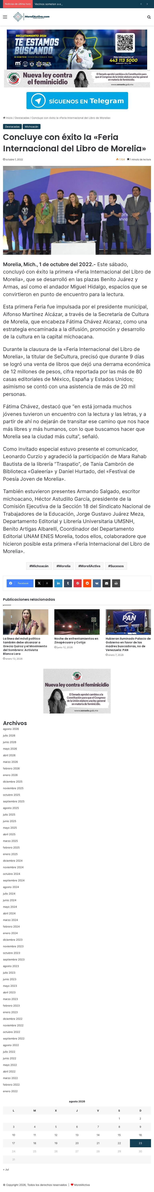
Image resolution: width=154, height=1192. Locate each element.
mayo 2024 (10, 906)
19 (56, 1143)
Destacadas (22, 117)
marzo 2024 (10, 919)
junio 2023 (9, 979)
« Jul (6, 1169)
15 (119, 1135)
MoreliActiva (90, 566)
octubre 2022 (11, 1031)
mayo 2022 (10, 1064)
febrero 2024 (11, 926)
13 (77, 1135)
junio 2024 (9, 900)
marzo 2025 (10, 840)
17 (13, 1143)
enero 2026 (10, 775)
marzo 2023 (10, 999)
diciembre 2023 (12, 939)
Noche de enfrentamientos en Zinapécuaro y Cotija (76, 640)
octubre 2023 (11, 952)
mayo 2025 (10, 827)
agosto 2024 (11, 887)
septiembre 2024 (13, 880)
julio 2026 (9, 735)
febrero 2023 (11, 1005)
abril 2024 (9, 913)
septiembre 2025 (13, 801)
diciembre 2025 (12, 781)
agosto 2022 (11, 1045)
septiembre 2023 (13, 959)
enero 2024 (10, 933)
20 (77, 1143)
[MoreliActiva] (31, 17)
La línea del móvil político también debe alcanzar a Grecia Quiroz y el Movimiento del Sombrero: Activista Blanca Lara (25, 646)
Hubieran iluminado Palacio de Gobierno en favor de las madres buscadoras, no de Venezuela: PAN (128, 644)
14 (98, 1135)
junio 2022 (9, 1058)
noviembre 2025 (13, 788)
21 (98, 1143)
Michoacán (31, 126)
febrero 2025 (11, 847)
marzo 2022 (10, 1078)
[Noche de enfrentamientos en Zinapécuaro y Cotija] (77, 622)
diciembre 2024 (12, 860)
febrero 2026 (11, 768)
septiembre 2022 (13, 1038)
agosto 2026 (11, 728)
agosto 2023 (11, 966)
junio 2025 (9, 821)
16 (140, 1135)
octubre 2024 (11, 873)
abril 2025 (9, 834)
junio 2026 (9, 742)
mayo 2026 (10, 748)
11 (34, 1135)
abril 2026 (9, 755)
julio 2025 (9, 814)
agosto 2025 (11, 808)
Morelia (64, 566)
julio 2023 (9, 972)
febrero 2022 (11, 1084)
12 (56, 1135)
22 (119, 1143)
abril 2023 (9, 992)
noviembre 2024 (13, 867)
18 (34, 1143)
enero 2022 (10, 1091)
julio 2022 (9, 1051)
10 (13, 1135)
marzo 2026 (10, 761)
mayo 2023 (10, 985)
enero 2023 (10, 1012)
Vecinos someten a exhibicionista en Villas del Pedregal (69, 4)
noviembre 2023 (13, 946)
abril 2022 (9, 1071)
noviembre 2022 (13, 1025)
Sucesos (117, 566)
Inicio (9, 117)
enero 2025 (10, 854)
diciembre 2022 (12, 1018)
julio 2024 (9, 893)
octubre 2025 (11, 794)
